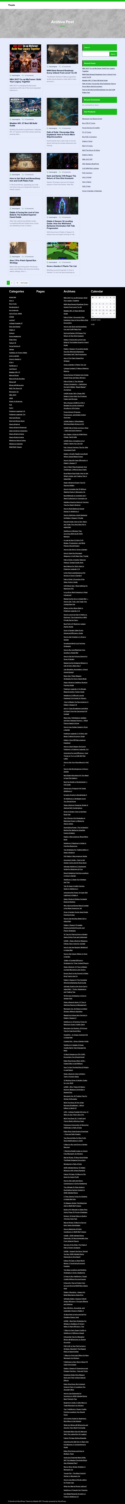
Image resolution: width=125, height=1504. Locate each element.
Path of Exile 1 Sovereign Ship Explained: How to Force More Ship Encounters (61, 134)
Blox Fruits (13, 304)
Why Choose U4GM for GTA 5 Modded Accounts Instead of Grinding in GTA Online (74, 405)
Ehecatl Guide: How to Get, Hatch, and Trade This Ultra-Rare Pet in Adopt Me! (75, 524)
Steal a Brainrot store (16, 437)
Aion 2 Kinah (86, 177)
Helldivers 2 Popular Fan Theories (75, 1490)
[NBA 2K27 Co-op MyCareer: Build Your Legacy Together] (25, 58)
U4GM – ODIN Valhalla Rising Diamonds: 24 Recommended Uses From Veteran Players (76, 1238)
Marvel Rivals (14, 375)
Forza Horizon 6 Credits (91, 128)
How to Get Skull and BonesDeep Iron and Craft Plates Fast (25, 179)
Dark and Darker (14, 327)
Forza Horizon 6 (14, 346)
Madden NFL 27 (14, 372)
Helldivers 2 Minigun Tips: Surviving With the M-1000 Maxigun (73, 534)
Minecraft (12, 382)
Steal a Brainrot (14, 424)
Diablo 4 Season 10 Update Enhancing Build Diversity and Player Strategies (74, 928)
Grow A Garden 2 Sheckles (92, 191)
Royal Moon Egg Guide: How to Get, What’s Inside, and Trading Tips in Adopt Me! (76, 476)
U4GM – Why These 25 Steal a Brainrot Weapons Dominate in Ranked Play (74, 1089)
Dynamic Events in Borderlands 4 (75, 795)
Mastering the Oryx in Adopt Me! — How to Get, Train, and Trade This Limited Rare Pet (76, 601)
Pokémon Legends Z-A (17, 411)
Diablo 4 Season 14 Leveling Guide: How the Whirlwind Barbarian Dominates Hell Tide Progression (61, 224)
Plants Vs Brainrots (15, 401)
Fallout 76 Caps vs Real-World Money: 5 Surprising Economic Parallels (74, 1263)
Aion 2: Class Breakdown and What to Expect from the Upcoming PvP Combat (76, 711)
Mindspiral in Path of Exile (73, 1164)
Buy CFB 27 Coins (88, 123)
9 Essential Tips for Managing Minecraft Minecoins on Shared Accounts (75, 1339)
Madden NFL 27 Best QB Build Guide (95, 80)
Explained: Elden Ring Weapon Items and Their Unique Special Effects (74, 1377)
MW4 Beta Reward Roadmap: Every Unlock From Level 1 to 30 (62, 71)
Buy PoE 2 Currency (89, 137)
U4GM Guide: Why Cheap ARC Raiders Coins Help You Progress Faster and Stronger (75, 396)
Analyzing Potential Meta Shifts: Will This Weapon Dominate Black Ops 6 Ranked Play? (75, 1460)
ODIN (11, 398)
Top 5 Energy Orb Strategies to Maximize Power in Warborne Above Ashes (74, 821)
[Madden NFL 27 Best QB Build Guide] (25, 107)
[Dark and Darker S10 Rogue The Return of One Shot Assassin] (62, 161)
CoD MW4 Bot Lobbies (90, 168)
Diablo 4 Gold (87, 141)
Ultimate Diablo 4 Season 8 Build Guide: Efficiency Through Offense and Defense (76, 1301)
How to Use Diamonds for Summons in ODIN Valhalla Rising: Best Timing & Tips (75, 1396)
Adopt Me (12, 297)
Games (11, 349)
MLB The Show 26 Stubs (91, 150)
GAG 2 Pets (86, 186)
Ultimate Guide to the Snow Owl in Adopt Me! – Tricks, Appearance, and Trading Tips (75, 989)
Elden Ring (13, 340)
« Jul (92, 324)
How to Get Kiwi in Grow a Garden (75, 550)
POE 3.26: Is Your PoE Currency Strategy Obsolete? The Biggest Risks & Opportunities (75, 1349)
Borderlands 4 (14, 307)
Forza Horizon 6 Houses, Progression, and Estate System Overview (75, 415)
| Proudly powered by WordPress (54, 1501)
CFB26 (11, 317)
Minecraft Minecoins (16, 385)
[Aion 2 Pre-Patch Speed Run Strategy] (18, 248)
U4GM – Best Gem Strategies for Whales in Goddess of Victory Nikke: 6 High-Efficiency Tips (75, 1323)
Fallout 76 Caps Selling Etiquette (75, 1438)
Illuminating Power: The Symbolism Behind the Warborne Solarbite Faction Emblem (76, 830)
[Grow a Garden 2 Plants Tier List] (62, 251)
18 (17, 283)
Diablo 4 (12, 330)
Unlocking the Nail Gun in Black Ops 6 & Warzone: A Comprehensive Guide (76, 1444)
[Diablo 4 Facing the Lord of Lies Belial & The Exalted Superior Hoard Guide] (15, 201)
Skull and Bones (14, 418)
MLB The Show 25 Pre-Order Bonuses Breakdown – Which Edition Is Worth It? (74, 1105)
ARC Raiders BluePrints (90, 164)
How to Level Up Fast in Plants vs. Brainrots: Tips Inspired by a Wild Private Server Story (75, 617)
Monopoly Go (14, 392)
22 (110, 310)
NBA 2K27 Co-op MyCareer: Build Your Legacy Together (25, 80)
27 (103, 313)
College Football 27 (16, 323)
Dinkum (11, 333)
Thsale (11, 5)
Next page (24, 283)
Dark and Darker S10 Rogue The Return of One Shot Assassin (61, 177)
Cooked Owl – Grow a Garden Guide (76, 1041)
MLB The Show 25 (15, 388)
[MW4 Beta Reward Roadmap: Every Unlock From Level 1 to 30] (62, 54)
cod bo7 (12, 320)
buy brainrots (13, 310)
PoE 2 (11, 408)
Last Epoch (13, 369)
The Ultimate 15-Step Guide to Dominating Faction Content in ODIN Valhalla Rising (74, 1190)
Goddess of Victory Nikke (18, 353)
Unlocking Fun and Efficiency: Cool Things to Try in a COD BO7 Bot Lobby (76, 756)
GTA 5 (11, 362)
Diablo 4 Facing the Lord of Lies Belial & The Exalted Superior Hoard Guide (24, 214)
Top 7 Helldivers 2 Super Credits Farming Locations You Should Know (75, 1412)
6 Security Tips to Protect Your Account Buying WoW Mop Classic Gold (76, 1285)
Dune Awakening (15, 336)
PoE (10, 405)
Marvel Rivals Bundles (17, 379)
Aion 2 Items (86, 182)
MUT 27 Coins (87, 146)
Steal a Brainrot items (16, 434)
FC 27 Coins (86, 132)
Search (87, 47)
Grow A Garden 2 (15, 359)
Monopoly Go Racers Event (92, 119)
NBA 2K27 (12, 395)
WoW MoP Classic (15, 447)
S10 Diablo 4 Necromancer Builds (75, 856)
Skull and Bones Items (17, 421)
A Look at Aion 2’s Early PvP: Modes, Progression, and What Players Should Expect (74, 543)
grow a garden (14, 356)
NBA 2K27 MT (87, 159)
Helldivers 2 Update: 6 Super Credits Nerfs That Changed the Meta (75, 1047)
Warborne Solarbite (16, 444)
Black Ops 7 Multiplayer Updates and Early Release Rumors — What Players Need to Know (76, 720)
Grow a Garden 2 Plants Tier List (62, 266)
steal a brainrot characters (18, 431)
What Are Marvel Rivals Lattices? (75, 1486)
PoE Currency (87, 173)
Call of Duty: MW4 (15, 314)
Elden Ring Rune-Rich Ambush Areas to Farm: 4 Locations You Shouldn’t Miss (74, 1387)
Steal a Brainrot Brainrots (18, 427)
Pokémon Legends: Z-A (17, 414)
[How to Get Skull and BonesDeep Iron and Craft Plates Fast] (25, 162)
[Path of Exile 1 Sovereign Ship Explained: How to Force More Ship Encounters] (62, 111)
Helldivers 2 (13, 366)
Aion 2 (11, 301)
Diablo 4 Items (87, 155)
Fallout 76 (12, 343)
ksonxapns (16, 75)
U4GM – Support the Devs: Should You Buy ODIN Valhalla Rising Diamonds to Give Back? (76, 1254)
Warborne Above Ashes (17, 440)
